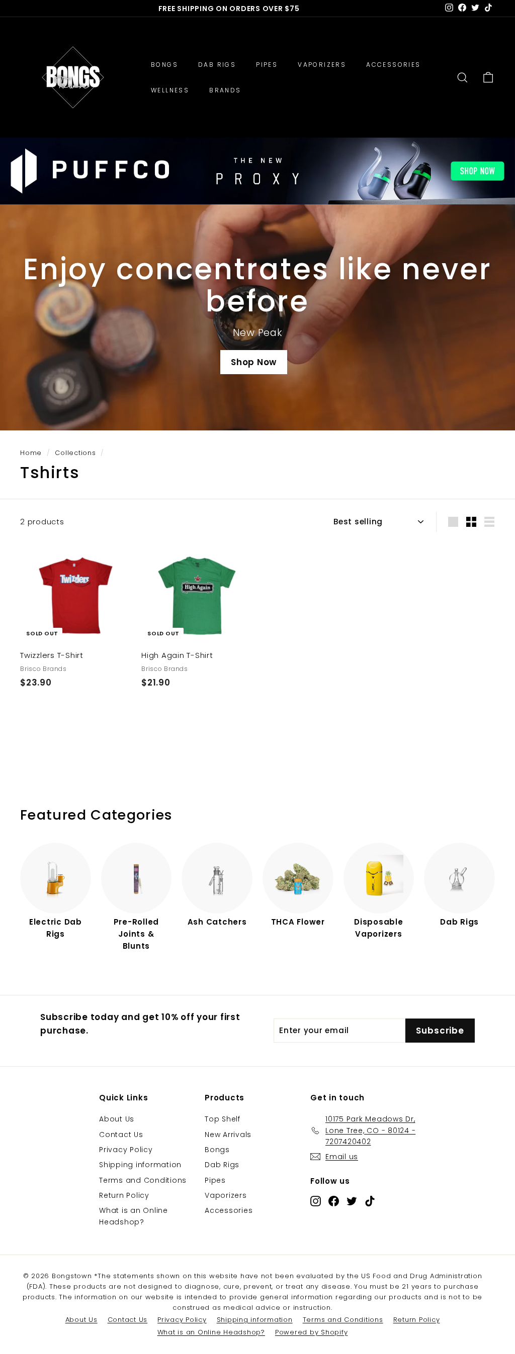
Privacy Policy (126, 1150)
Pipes (215, 1180)
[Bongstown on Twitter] (352, 1200)
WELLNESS (170, 90)
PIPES (267, 64)
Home (31, 452)
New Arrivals (228, 1135)
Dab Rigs (222, 1165)
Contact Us (121, 1135)
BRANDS (225, 90)
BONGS (164, 64)
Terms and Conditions (143, 1180)
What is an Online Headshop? (133, 1215)
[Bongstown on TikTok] (370, 1200)
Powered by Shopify (311, 1332)
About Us (116, 1119)
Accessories (228, 1210)
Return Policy (124, 1195)
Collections (75, 452)
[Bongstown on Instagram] (315, 1200)
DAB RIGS (217, 64)
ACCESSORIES (393, 64)
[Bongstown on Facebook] (333, 1200)
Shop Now (254, 362)
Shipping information (140, 1165)
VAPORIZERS (322, 64)
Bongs (217, 1150)
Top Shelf (222, 1119)
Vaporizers (226, 1195)
